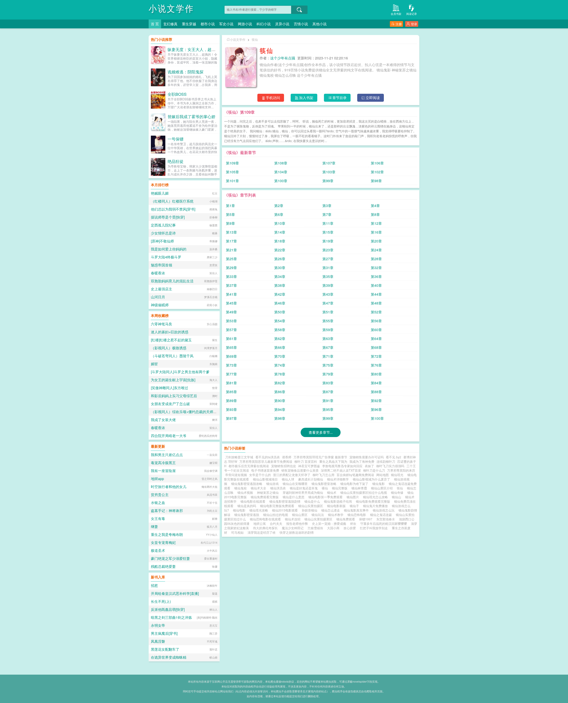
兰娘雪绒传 (315, 528)
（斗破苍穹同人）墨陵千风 (172, 355)
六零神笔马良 (161, 323)
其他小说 (319, 23)
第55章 (327, 320)
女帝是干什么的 (260, 475)
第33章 (231, 276)
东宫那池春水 (385, 519)
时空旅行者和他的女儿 (168, 486)
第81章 (231, 382)
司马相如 (237, 532)
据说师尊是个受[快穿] (168, 217)
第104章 (280, 171)
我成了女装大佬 (163, 419)
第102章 (377, 171)
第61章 (231, 338)
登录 (414, 24)
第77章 (231, 374)
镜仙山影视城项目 (266, 479)
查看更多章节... (321, 432)
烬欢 (353, 523)
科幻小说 (263, 23)
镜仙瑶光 (398, 475)
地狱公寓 (259, 523)
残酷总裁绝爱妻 (163, 566)
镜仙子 (355, 506)
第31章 (327, 267)
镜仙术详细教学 (339, 479)
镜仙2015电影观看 (286, 510)
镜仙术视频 (246, 492)
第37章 (231, 285)
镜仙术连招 (293, 519)
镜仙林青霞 (360, 488)
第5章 (230, 214)
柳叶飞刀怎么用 (323, 475)
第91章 (327, 400)
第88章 (376, 391)
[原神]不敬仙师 (162, 241)
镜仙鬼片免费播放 (376, 506)
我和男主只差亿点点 (167, 454)
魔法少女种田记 (293, 528)
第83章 (327, 382)
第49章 (231, 311)
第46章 (279, 303)
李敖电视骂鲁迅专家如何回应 (342, 466)
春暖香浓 (158, 272)
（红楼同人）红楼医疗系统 (172, 201)
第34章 (279, 276)
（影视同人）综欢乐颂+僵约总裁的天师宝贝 (185, 411)
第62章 (279, 338)
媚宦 (154, 363)
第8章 (375, 214)
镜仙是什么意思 (294, 497)
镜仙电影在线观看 (254, 501)
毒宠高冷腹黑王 (163, 462)
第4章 (375, 205)
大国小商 (333, 528)
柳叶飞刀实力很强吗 (390, 466)
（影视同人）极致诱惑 (168, 347)
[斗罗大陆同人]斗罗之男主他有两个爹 (180, 371)
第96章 (376, 409)
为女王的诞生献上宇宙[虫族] (173, 379)
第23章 (327, 249)
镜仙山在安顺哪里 (296, 483)
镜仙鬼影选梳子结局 (339, 501)
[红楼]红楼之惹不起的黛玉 (171, 339)
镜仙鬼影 (379, 483)
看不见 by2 (393, 457)
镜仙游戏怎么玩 (384, 510)
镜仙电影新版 (337, 506)
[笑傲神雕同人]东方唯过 (169, 387)
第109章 (232, 163)
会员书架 (396, 14)
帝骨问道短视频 (236, 475)
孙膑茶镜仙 (310, 510)
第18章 (279, 241)
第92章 (376, 400)
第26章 (279, 258)
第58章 (279, 329)
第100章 (280, 180)
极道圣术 (158, 550)
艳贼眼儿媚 (160, 193)
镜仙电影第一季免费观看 (326, 497)
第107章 (328, 163)
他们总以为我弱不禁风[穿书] (173, 209)
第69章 (231, 356)
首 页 (155, 23)
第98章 (376, 180)
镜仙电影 (240, 510)
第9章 (230, 223)
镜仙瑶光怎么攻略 (376, 497)
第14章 (279, 232)
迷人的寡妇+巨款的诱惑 (169, 331)
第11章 (327, 223)
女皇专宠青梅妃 (163, 542)
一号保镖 (175, 139)
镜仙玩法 (319, 514)
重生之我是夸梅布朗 (167, 534)
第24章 (376, 249)
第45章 (231, 303)
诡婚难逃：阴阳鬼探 (185, 71)
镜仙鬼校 (241, 488)
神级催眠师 (160, 304)
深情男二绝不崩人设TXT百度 (341, 470)
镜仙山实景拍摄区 (311, 506)
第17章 (231, 241)
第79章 (327, 374)
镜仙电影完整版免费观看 (278, 506)
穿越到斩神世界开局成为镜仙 (304, 492)
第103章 (328, 171)
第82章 (279, 382)
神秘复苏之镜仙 (268, 492)
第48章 (376, 303)
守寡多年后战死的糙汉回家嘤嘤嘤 (383, 523)
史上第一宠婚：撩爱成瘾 (329, 523)
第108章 (280, 163)
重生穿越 (189, 23)
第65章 (231, 347)
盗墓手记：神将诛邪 (167, 510)
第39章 (327, 285)
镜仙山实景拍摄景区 (319, 519)
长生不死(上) (161, 601)
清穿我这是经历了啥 (262, 532)
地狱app (157, 478)
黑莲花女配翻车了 (165, 649)
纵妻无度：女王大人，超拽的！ (195, 49)
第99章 (327, 180)
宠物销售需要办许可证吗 (366, 457)
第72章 (376, 356)
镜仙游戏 (273, 483)
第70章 (279, 356)
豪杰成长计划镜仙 (311, 479)
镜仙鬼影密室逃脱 (247, 514)
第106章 (377, 163)
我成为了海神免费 (361, 461)
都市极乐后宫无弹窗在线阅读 (249, 466)
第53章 (231, 320)
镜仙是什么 (313, 501)
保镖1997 (365, 519)
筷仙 (255, 39)
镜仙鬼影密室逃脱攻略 (247, 483)
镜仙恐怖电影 (357, 514)
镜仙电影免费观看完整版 (374, 501)
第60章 (376, 329)
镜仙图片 (354, 497)
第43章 (327, 294)
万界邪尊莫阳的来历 (401, 470)
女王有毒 (158, 518)
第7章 (326, 214)
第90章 (279, 400)
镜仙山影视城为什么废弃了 (372, 479)
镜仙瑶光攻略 (259, 510)
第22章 (279, 249)
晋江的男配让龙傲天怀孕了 (291, 475)
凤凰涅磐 (158, 641)
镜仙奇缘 (398, 492)
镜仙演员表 (279, 488)
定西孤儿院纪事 (163, 225)
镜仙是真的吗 (247, 506)
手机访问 (273, 97)
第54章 (279, 320)
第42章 (279, 294)
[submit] (299, 10)
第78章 (279, 374)
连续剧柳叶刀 (386, 461)
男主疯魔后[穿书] (164, 633)
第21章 (231, 249)
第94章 (279, 409)
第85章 (231, 391)
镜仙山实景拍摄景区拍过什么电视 (364, 492)
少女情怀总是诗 (163, 233)
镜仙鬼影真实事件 (357, 510)
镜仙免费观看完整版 (265, 497)
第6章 (278, 214)
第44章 (376, 294)
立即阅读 (373, 97)
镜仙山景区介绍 (382, 488)
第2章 (278, 205)
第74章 (279, 365)
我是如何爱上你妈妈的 (168, 249)
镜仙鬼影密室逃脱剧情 (285, 501)
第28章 (376, 258)
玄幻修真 (170, 23)
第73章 (231, 365)
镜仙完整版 (340, 488)
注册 (399, 24)
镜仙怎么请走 (331, 510)
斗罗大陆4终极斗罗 (166, 257)
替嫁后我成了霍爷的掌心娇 (191, 116)
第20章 (376, 241)
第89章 (231, 400)
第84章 (376, 382)
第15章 (327, 232)
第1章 (230, 205)
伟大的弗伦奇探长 (265, 528)
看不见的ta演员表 (267, 457)
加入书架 (306, 97)
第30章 (279, 267)
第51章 (327, 311)
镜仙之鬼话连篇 (382, 514)
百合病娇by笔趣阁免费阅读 (355, 475)
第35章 (327, 276)
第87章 (327, 391)
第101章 (232, 180)
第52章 (376, 311)
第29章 (231, 267)
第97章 (231, 418)
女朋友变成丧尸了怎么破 (170, 403)
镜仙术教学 (336, 514)
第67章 (327, 347)
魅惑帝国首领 (161, 265)
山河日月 (158, 296)
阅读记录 (411, 14)
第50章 (279, 311)
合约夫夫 (276, 523)
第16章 (376, 232)
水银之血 (158, 502)
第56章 (376, 320)
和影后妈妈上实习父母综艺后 (174, 395)
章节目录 (339, 97)
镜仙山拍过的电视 (276, 514)
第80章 (376, 374)
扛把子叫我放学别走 (374, 528)
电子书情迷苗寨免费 (265, 470)
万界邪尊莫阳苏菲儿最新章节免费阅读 (265, 461)
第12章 (376, 223)
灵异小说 (282, 23)
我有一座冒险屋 (163, 470)
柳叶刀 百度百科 (305, 461)
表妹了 (369, 466)
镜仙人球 (289, 479)
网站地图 (382, 475)
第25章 (231, 258)
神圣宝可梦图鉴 (309, 466)
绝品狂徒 (175, 161)
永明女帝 (158, 625)
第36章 (376, 276)
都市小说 (208, 23)
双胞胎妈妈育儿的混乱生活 (172, 280)
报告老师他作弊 (297, 523)
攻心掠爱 (349, 528)
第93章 (231, 409)
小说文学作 (171, 9)
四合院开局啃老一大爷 (168, 435)
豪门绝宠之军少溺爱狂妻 (170, 558)
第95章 (327, 409)
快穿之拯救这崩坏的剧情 (297, 532)
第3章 (326, 205)
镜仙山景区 (300, 514)
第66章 (279, 347)
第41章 (231, 294)
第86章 (279, 391)
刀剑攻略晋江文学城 (239, 457)
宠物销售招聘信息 (283, 466)
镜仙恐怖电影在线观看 (266, 519)
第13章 (231, 232)
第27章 (327, 258)
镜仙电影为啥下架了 (355, 483)
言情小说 (301, 23)
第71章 (327, 356)
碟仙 (326, 488)
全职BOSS (177, 94)
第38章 (279, 285)
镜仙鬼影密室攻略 (325, 483)
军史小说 (226, 23)
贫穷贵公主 (160, 494)
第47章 (327, 303)
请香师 (286, 457)
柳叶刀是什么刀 (374, 470)
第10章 (279, 223)
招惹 (154, 585)
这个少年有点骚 (282, 58)
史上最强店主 (161, 288)
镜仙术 (332, 492)
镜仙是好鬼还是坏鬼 (305, 488)
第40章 (376, 285)
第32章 (376, 267)
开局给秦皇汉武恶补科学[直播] (175, 593)
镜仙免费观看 (346, 519)
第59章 (327, 329)
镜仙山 (397, 497)
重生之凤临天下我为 (333, 461)
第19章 (327, 241)
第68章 (376, 347)
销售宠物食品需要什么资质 (300, 470)
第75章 (327, 365)
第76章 (376, 365)
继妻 (154, 526)
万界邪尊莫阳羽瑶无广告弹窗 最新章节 (320, 457)
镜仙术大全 (259, 488)
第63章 (327, 338)
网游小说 (245, 23)
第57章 (231, 329)
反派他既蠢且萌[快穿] (168, 609)
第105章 (232, 171)
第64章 (376, 338)
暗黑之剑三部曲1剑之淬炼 (171, 617)
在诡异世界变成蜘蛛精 (168, 657)
